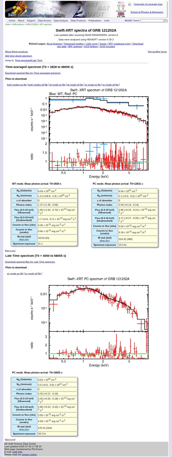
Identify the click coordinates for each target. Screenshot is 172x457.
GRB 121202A (32, 24)
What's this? (24, 239)
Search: (137, 21)
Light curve (92, 43)
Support (31, 20)
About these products (16, 51)
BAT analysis (75, 46)
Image (103, 43)
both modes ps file (17, 84)
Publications (95, 20)
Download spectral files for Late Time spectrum (30, 261)
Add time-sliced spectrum (18, 55)
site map (128, 20)
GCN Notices (91, 46)
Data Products (78, 20)
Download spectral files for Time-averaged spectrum (32, 73)
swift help (17, 451)
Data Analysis (61, 20)
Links (107, 20)
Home (12, 20)
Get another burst (157, 51)
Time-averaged (23, 60)
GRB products (18, 24)
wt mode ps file (57, 84)
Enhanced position (74, 43)
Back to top (10, 251)
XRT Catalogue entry (119, 43)
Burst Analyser (54, 43)
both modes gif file (38, 84)
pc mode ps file (93, 84)
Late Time (37, 60)
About (21, 20)
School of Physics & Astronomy (147, 12)
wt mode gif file (75, 84)
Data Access (44, 20)
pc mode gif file (110, 84)
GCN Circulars (107, 46)
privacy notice (29, 454)
